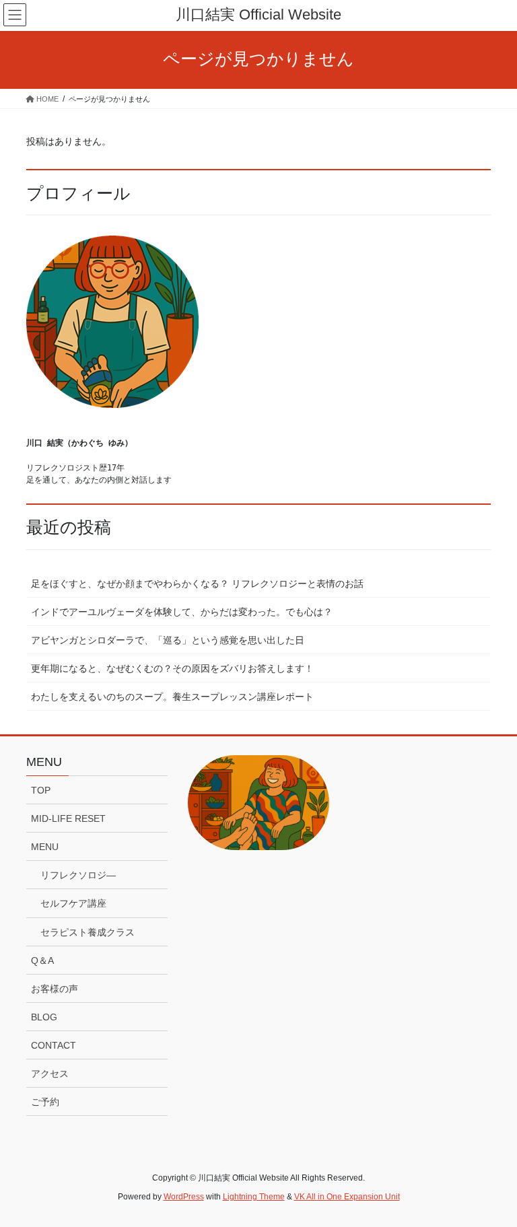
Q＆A (42, 960)
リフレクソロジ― (78, 875)
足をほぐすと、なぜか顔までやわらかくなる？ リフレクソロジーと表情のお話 (197, 583)
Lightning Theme (254, 1196)
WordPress (184, 1196)
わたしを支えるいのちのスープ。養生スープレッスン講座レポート (172, 696)
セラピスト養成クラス (87, 932)
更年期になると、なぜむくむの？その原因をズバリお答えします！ (172, 668)
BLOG (44, 1017)
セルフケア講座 (73, 903)
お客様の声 (54, 988)
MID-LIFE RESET (68, 818)
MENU (45, 846)
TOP (40, 790)
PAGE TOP (492, 1178)
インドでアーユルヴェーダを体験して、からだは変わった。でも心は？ (182, 611)
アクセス (50, 1073)
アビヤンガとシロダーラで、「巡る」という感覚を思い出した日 (167, 640)
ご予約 (45, 1101)
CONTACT (53, 1045)
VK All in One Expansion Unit (347, 1196)
